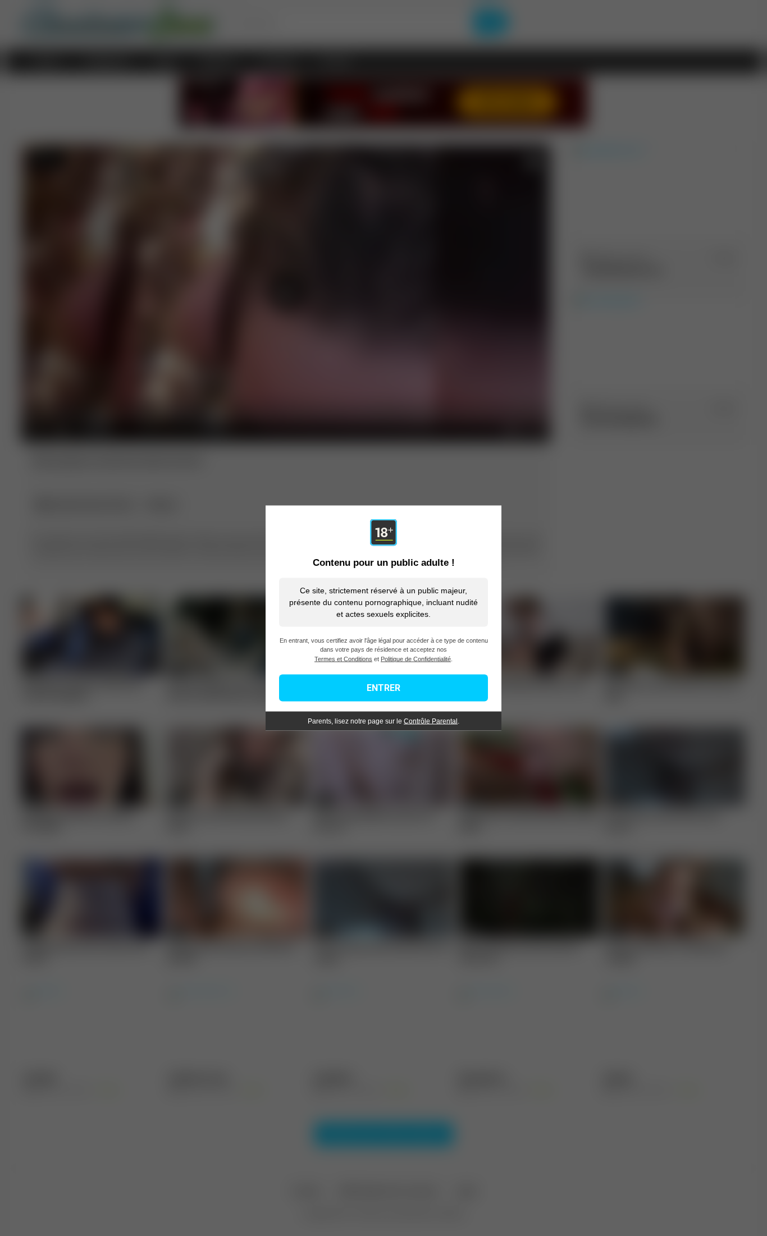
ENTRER (383, 688)
